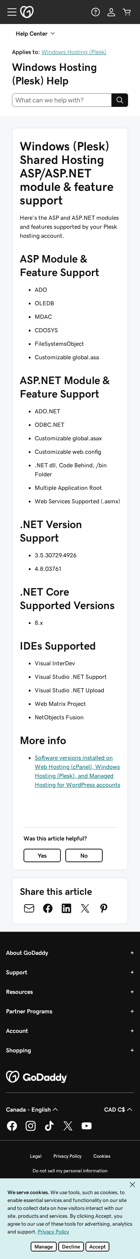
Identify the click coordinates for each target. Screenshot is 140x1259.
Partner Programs (29, 1011)
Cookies (102, 1156)
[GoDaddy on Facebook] (12, 1130)
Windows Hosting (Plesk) (73, 52)
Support (16, 972)
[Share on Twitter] (85, 908)
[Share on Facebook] (47, 908)
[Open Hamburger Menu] (9, 12)
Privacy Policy (67, 1156)
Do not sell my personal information (70, 1170)
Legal (35, 1156)
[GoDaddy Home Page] (37, 1077)
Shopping (18, 1050)
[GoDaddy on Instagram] (31, 1130)
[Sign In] (111, 12)
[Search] (120, 100)
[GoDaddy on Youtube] (87, 1130)
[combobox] (61, 100)
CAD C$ (114, 1109)
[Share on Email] (29, 908)
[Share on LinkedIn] (66, 908)
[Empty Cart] (127, 12)
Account (17, 1031)
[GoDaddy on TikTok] (49, 1130)
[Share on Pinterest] (103, 908)
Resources (19, 992)
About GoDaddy (27, 953)
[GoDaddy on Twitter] (68, 1130)
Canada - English (28, 1109)
